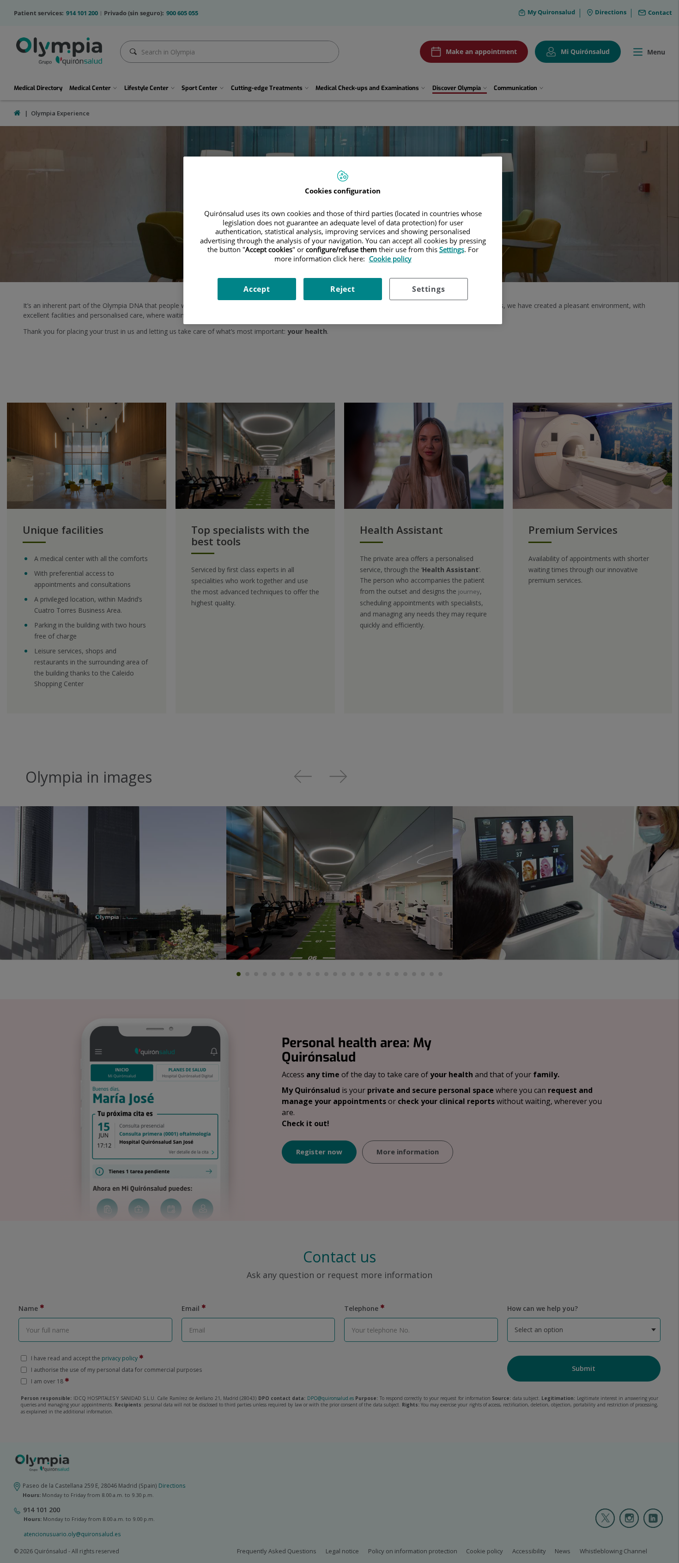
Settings (428, 289)
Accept (256, 289)
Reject (342, 289)
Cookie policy (390, 258)
